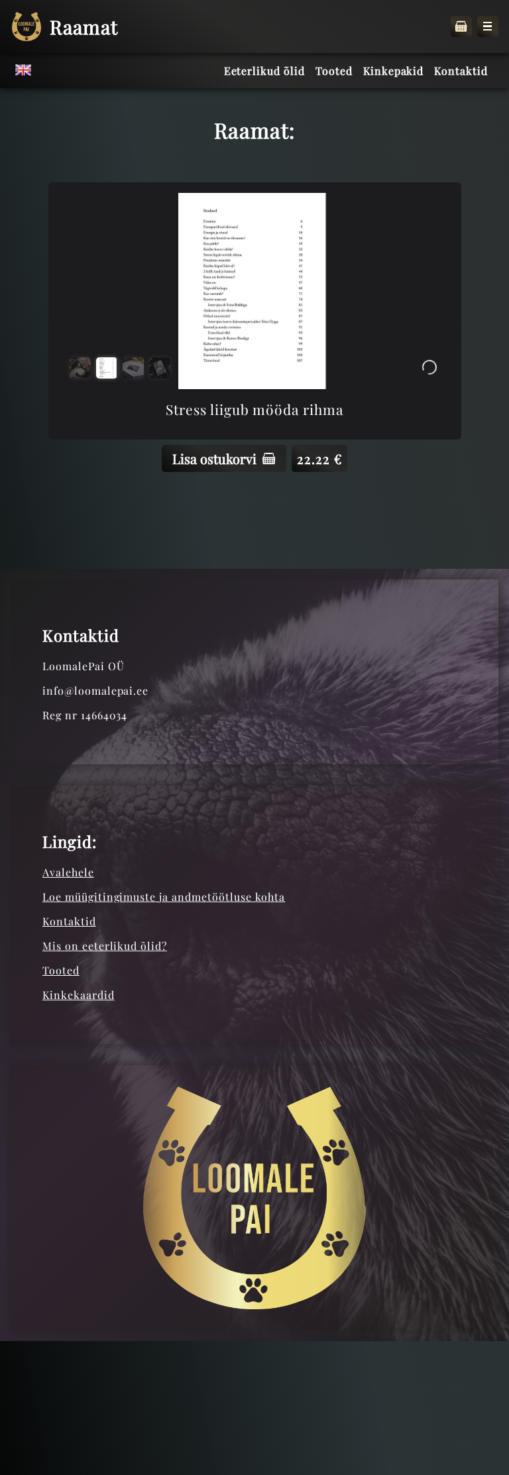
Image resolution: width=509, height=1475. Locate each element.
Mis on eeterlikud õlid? (104, 946)
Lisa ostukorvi (214, 458)
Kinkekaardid (78, 995)
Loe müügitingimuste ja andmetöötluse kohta (163, 897)
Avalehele (68, 872)
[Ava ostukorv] (461, 26)
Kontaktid (69, 921)
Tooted (61, 970)
